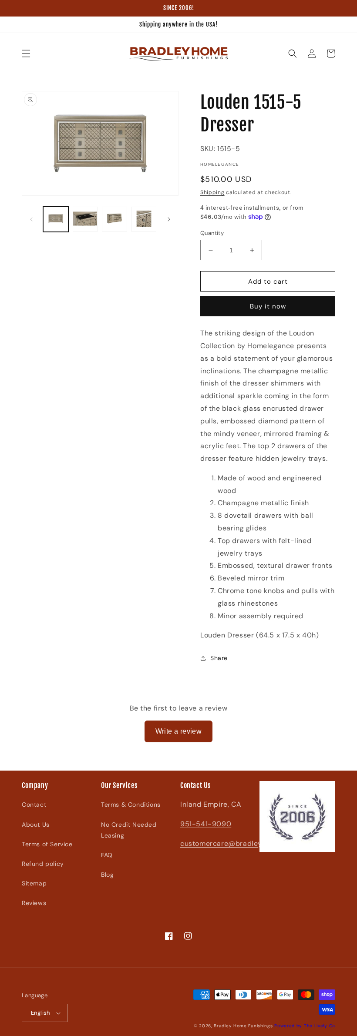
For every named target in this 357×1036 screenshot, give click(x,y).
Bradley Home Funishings (243, 1026)
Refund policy (43, 864)
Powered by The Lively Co (304, 1026)
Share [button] (219, 658)
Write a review (178, 731)
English (40, 1012)
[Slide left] (31, 219)
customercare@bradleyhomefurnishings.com (257, 843)
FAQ (107, 855)
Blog (107, 874)
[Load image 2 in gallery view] (85, 219)
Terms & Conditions (131, 804)
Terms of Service (47, 844)
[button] (26, 53)
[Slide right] (168, 219)
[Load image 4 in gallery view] (144, 219)
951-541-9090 (205, 823)
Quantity (212, 233)
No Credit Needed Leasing (129, 830)
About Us (36, 824)
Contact (34, 804)
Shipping (212, 192)
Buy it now (268, 306)
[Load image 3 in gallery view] (114, 219)
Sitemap (34, 883)
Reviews (34, 903)
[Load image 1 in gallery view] (55, 219)
